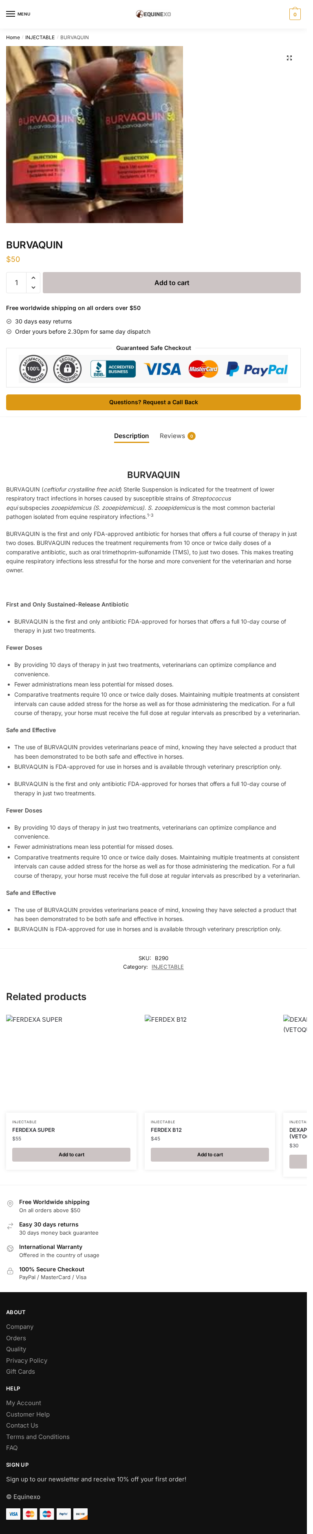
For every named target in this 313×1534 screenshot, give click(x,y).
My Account (23, 1403)
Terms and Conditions (38, 1437)
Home (13, 37)
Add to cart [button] (71, 1154)
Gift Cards (20, 1371)
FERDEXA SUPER (33, 1130)
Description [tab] (131, 436)
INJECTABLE (40, 37)
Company (19, 1326)
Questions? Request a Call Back (153, 401)
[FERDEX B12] (210, 1064)
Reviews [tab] (176, 436)
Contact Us (22, 1425)
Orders (16, 1338)
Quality (16, 1349)
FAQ (12, 1448)
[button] (289, 58)
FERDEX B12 (166, 1130)
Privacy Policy (26, 1360)
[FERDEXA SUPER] (71, 1064)
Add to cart (172, 283)
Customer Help (28, 1414)
